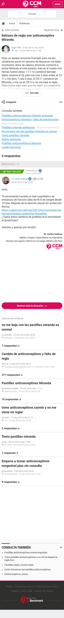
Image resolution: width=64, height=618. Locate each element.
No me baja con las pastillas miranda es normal (29, 131)
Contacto (15, 591)
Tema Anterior (12, 30)
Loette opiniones (11, 147)
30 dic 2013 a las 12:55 (22, 182)
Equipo (9, 586)
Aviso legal (27, 591)
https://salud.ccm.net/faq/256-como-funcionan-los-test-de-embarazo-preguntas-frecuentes (32, 212)
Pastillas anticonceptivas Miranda (21, 143)
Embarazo (24, 23)
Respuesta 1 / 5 (10, 164)
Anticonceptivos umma (16, 574)
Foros (12, 23)
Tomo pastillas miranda (15, 135)
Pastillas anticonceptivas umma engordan (25, 552)
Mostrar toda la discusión (30, 305)
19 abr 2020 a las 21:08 (30, 50)
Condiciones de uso (24, 586)
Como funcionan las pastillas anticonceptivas (27, 569)
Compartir (11, 102)
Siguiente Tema (51, 30)
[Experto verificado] (40, 170)
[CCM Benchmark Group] (32, 600)
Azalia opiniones (11, 139)
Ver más (34, 93)
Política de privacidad (46, 586)
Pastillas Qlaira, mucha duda (18, 565)
